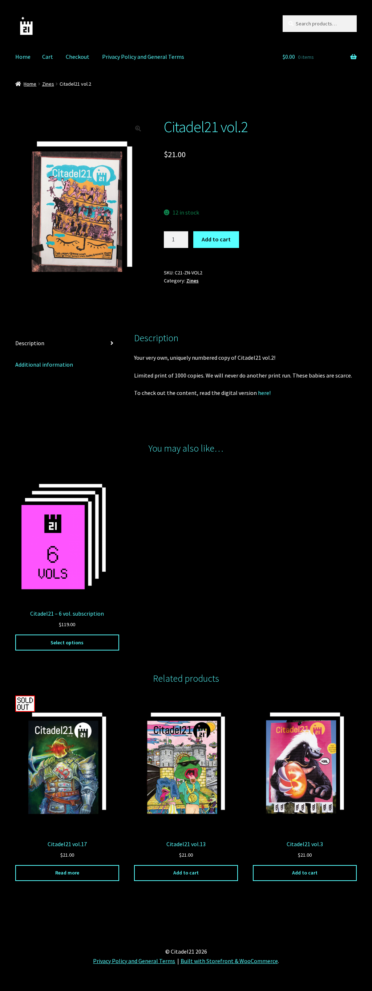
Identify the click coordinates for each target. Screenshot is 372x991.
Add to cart (216, 239)
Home (23, 56)
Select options (67, 642)
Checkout (77, 56)
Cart (47, 56)
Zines (48, 84)
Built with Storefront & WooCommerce (229, 961)
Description (29, 343)
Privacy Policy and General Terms (143, 56)
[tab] (67, 343)
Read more (67, 872)
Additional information (44, 364)
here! (264, 392)
